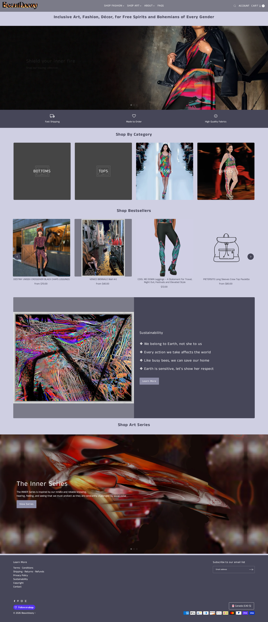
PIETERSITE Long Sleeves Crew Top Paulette (226, 279)
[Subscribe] (251, 569)
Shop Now (35, 75)
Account (244, 6)
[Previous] (17, 256)
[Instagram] (22, 601)
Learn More (149, 381)
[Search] (234, 5)
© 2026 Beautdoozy (23, 613)
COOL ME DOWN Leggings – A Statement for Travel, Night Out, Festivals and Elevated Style (165, 281)
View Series (26, 504)
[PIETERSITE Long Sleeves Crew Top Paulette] (226, 248)
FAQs (161, 6)
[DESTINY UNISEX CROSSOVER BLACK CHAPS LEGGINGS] (41, 248)
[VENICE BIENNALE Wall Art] (103, 248)
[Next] (250, 256)
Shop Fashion (113, 6)
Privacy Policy (20, 575)
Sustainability (20, 579)
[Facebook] (14, 601)
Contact (17, 587)
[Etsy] (26, 601)
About (148, 6)
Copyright (18, 583)
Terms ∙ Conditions (23, 568)
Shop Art (133, 6)
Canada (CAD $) (243, 606)
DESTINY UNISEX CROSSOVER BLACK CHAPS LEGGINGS (41, 279)
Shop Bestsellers (134, 211)
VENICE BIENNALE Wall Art (103, 279)
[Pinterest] (18, 601)
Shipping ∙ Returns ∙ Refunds (28, 571)
